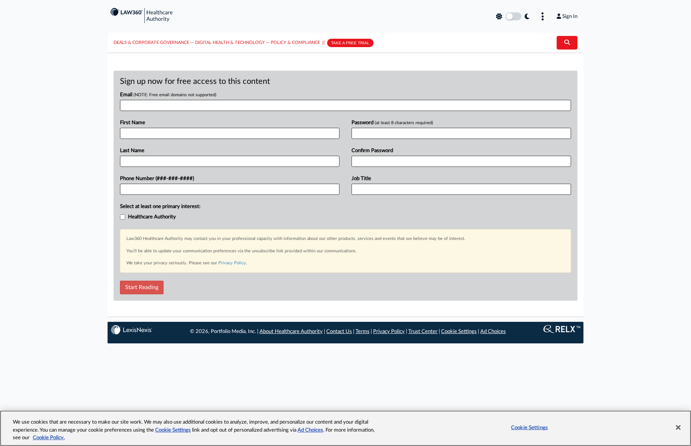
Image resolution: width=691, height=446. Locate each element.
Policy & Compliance (295, 42)
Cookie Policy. (49, 437)
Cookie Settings (459, 331)
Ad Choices (493, 331)
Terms (362, 331)
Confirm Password (372, 150)
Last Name (132, 150)
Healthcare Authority (152, 217)
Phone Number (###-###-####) (157, 178)
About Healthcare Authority (291, 331)
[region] (345, 428)
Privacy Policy (232, 263)
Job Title (361, 178)
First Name (132, 122)
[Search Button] (567, 43)
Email (168, 94)
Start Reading (141, 287)
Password (392, 122)
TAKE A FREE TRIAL (350, 43)
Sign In (569, 16)
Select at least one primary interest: (160, 206)
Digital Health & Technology (230, 42)
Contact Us (339, 331)
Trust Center (422, 331)
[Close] (678, 427)
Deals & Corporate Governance (151, 42)
